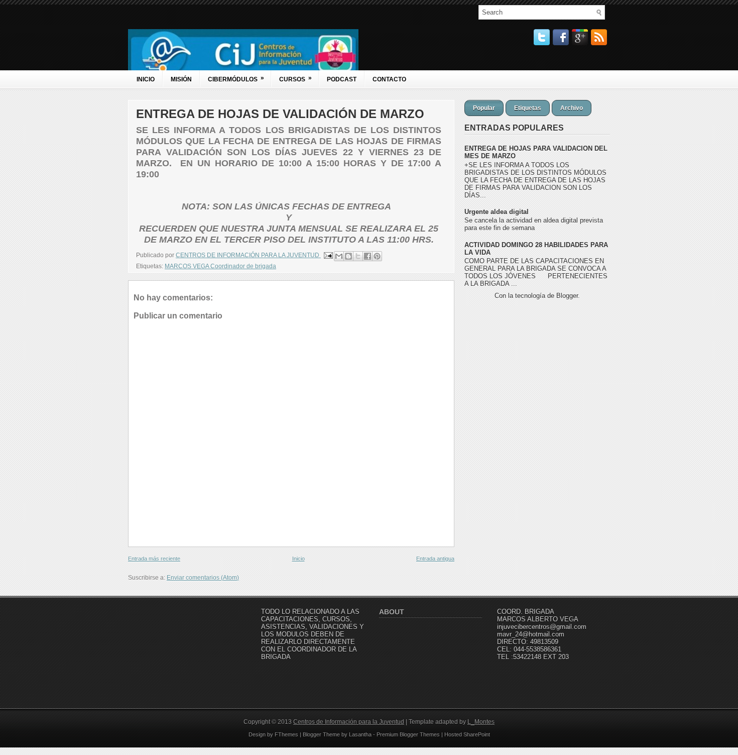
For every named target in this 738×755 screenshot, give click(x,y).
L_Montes (481, 721)
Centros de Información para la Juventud (348, 721)
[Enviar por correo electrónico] (339, 256)
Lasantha (360, 734)
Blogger (567, 295)
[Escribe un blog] (348, 256)
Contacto (389, 79)
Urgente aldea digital (496, 211)
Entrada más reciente (154, 559)
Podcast (341, 79)
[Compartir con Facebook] (367, 256)
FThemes (286, 734)
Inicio (146, 79)
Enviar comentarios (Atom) (203, 577)
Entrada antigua (435, 559)
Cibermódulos (236, 78)
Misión (181, 79)
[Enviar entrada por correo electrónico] (327, 255)
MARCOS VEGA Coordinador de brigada (220, 266)
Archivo (571, 108)
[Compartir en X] (358, 256)
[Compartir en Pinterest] (377, 256)
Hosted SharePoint (467, 734)
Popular (484, 108)
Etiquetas (527, 108)
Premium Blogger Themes (408, 734)
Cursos (295, 78)
